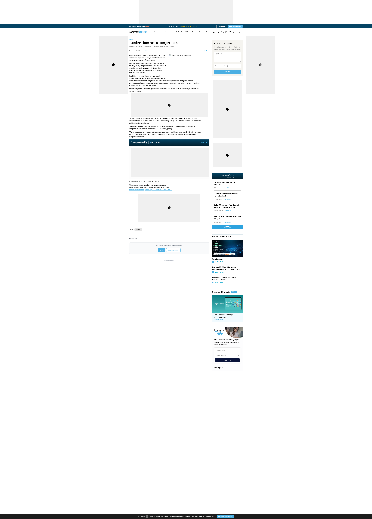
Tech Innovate (217, 259)
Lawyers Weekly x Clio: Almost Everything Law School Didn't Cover (226, 268)
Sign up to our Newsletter (189, 26)
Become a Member (235, 26)
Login (223, 26)
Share (207, 51)
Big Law (194, 32)
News (155, 32)
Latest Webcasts (221, 236)
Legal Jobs (224, 32)
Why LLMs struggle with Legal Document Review (224, 278)
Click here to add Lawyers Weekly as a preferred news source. (150, 190)
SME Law (188, 32)
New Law (202, 32)
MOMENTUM (143, 26)
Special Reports (238, 32)
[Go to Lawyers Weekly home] (138, 32)
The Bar (180, 32)
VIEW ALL (203, 142)
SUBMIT (227, 72)
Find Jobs (227, 360)
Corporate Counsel (171, 32)
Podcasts (209, 32)
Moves (161, 32)
